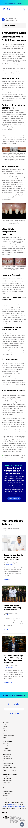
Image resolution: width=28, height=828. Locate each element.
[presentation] (14, 543)
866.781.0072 (11, 804)
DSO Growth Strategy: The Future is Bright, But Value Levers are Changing (14, 659)
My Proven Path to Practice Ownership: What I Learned (13, 607)
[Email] (20, 713)
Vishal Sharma (9, 564)
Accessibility (18, 806)
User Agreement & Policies (9, 806)
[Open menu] (24, 9)
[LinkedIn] (12, 713)
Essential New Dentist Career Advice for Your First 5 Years (13, 557)
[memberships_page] (14, 695)
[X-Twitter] (15, 713)
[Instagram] (10, 713)
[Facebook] (7, 713)
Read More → (8, 580)
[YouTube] (18, 713)
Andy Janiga (9, 614)
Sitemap (23, 806)
